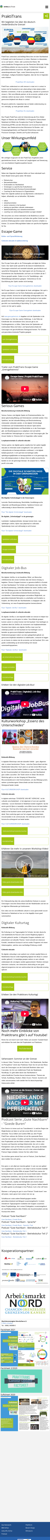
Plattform (29, 1525)
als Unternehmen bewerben (12, 657)
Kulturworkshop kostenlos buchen (14, 831)
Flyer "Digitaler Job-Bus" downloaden (14, 608)
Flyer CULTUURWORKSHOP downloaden (16, 824)
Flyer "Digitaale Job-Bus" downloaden (14, 650)
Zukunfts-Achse (7, 1531)
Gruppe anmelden (8, 549)
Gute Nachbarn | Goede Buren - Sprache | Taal (17, 1225)
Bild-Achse (5, 1528)
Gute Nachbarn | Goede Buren (12, 1219)
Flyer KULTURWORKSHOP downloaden (15, 789)
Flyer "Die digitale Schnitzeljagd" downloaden (17, 512)
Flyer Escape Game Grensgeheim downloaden (25, 310)
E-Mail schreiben (7, 1323)
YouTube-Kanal (25, 1048)
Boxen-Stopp (30, 1528)
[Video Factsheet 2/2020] (21, 1392)
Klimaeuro (29, 1531)
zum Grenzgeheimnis (9, 339)
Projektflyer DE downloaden (25, 82)
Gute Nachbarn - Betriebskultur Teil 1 (14, 1231)
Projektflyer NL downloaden (25, 111)
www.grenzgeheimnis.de (12, 316)
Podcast (4, 1534)
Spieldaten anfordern (9, 349)
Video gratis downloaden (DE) (12, 882)
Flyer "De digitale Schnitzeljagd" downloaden (17, 531)
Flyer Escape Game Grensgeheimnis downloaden (25, 286)
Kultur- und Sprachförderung (12, 236)
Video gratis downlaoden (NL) (12, 892)
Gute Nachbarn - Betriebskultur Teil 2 (14, 1237)
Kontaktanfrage (7, 359)
